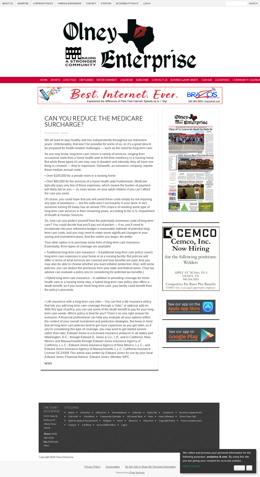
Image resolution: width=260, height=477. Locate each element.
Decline (239, 467)
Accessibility (113, 466)
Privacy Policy (92, 466)
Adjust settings (191, 465)
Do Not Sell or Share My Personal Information (150, 466)
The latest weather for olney (190, 393)
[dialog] (218, 461)
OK (249, 467)
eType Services (136, 472)
